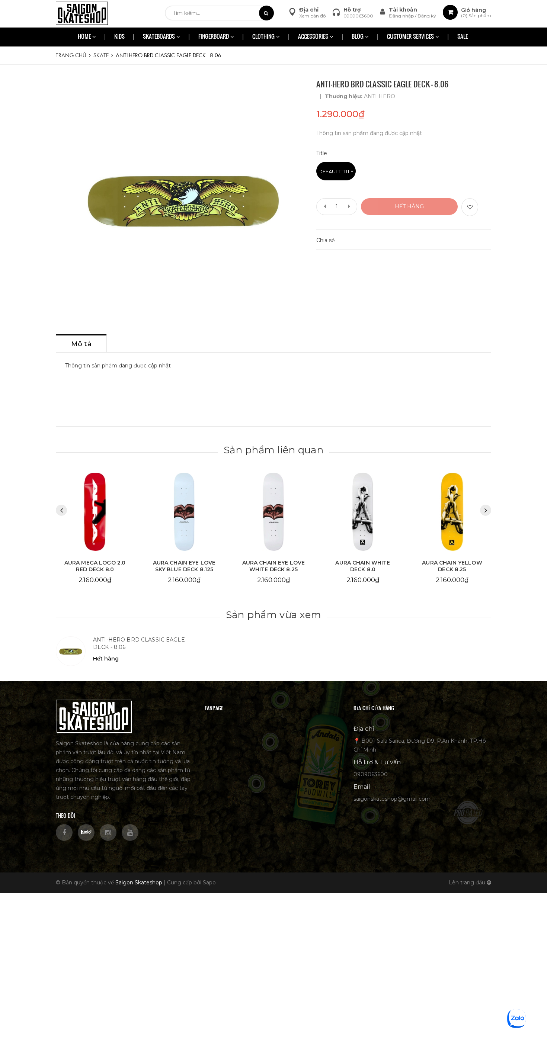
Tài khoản (403, 9)
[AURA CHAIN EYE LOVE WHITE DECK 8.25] (273, 512)
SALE (462, 37)
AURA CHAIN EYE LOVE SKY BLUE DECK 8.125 (184, 566)
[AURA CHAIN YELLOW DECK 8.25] (452, 512)
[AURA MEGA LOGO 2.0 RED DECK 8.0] (95, 512)
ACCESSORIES (314, 37)
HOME (85, 37)
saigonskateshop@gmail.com (392, 798)
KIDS (119, 37)
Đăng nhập (402, 16)
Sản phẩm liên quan (273, 450)
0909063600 (358, 16)
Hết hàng (409, 206)
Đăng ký (427, 16)
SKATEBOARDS (159, 37)
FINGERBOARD (214, 37)
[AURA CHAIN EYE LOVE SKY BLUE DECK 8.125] (184, 512)
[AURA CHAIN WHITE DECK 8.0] (363, 512)
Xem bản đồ (312, 16)
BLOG (358, 37)
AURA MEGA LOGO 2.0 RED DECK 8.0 (95, 566)
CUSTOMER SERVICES (411, 37)
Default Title (336, 171)
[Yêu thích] (469, 207)
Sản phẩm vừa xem (273, 615)
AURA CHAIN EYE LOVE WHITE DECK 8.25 (273, 566)
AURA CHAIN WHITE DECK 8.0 (362, 566)
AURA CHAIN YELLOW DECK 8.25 (452, 566)
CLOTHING (264, 37)
